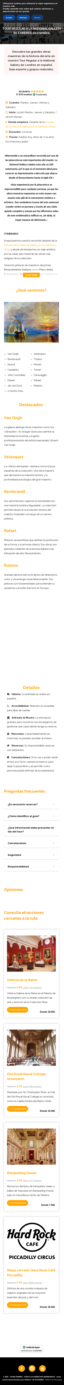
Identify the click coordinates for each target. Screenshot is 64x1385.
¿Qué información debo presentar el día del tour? (31, 829)
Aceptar (9, 17)
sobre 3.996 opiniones (32, 1086)
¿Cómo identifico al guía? (23, 816)
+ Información (17, 1010)
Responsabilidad (18, 866)
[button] (31, 93)
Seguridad (14, 854)
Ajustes (37, 17)
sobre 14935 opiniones (32, 1283)
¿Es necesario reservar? (23, 804)
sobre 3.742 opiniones (32, 987)
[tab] (31, 804)
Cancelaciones (17, 843)
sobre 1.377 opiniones (32, 1180)
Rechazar (23, 17)
